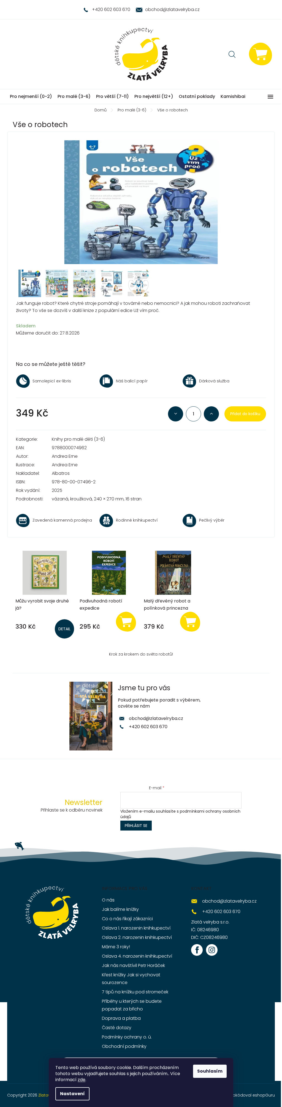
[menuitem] (31, 96)
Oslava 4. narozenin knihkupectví (137, 956)
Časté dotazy (116, 1027)
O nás (108, 900)
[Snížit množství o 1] (175, 413)
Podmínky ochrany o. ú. (127, 1037)
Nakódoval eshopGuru (252, 1095)
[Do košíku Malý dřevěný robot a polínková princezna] (190, 621)
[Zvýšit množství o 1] (211, 413)
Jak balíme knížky (120, 909)
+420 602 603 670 (148, 727)
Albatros (61, 473)
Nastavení (72, 1093)
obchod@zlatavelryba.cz (156, 718)
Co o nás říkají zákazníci (127, 919)
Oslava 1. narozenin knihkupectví (136, 928)
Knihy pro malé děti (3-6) (78, 439)
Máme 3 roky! (116, 947)
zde (81, 1079)
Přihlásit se (136, 825)
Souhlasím (210, 1071)
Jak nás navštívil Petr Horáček (133, 965)
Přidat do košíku (245, 414)
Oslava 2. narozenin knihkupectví (137, 937)
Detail (64, 629)
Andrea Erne (65, 456)
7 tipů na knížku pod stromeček (135, 992)
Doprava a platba (121, 1018)
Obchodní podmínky (124, 1046)
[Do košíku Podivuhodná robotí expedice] (126, 621)
